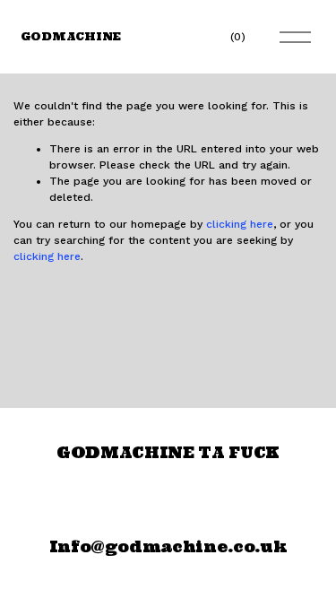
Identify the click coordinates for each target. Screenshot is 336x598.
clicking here (239, 224)
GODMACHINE (71, 36)
